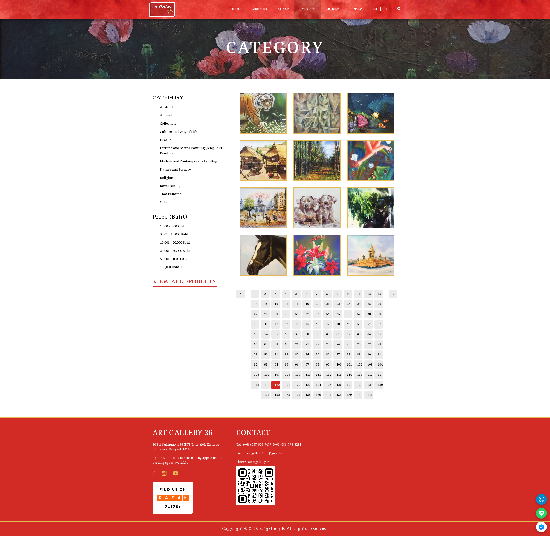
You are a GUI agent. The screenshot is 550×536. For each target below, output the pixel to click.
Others (165, 202)
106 (266, 374)
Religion (166, 178)
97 (307, 364)
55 (276, 334)
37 (359, 314)
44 (297, 324)
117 (380, 374)
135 (308, 395)
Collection (168, 123)
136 (318, 395)
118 (256, 385)
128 (359, 385)
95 (286, 364)
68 (276, 344)
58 (307, 334)
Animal (166, 115)
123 (308, 385)
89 (359, 354)
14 (255, 304)
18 (297, 304)
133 (287, 395)
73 (328, 344)
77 (369, 344)
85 (317, 354)
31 (297, 314)
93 (266, 364)
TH (386, 9)
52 (379, 324)
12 (369, 294)
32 (307, 314)
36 (348, 314)
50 (359, 324)
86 (328, 354)
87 (338, 354)
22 (338, 304)
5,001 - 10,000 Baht (174, 234)
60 (328, 334)
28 (266, 314)
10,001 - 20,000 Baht (175, 242)
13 (379, 294)
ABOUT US (259, 9)
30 (286, 314)
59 (317, 334)
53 (255, 334)
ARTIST (283, 9)
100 (339, 364)
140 (359, 395)
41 (266, 324)
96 (297, 364)
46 (317, 324)
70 (297, 344)
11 (359, 294)
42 (276, 324)
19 (307, 304)
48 (338, 324)
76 (359, 344)
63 (359, 334)
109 (297, 374)
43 (286, 324)
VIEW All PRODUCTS (184, 281)
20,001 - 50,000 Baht (175, 250)
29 (276, 314)
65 (379, 334)
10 (348, 294)
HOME (236, 9)
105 (256, 374)
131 (266, 395)
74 (338, 344)
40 (255, 324)
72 (317, 344)
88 (348, 354)
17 (286, 304)
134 (297, 395)
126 (339, 385)
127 (349, 385)
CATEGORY (307, 9)
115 (359, 374)
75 (348, 344)
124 (318, 385)
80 (266, 354)
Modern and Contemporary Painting (188, 161)
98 (317, 364)
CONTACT (357, 9)
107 (277, 374)
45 (307, 324)
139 (349, 395)
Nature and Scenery (175, 169)
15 (266, 304)
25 (369, 304)
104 (380, 364)
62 (348, 334)
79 (255, 354)
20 (317, 304)
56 (286, 334)
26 (379, 304)
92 (255, 364)
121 (287, 385)
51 (369, 324)
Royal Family (170, 186)
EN (375, 9)
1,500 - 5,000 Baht (173, 226)
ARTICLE (332, 9)
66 (255, 344)
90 (369, 354)
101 (349, 364)
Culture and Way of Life (178, 131)
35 (338, 314)
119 (266, 385)
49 (348, 324)
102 (359, 364)
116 (370, 374)
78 (379, 344)
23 (348, 304)
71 (307, 344)
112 (328, 374)
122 (297, 385)
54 (266, 334)
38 (369, 314)
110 (308, 374)
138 (339, 395)
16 (276, 304)
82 (286, 354)
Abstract (166, 107)
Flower (165, 140)
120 (277, 385)
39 (379, 314)
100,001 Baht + (171, 267)
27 (255, 314)
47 (328, 324)
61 (338, 334)
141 (370, 395)
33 (317, 314)
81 (276, 354)
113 (339, 374)
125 (328, 385)
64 (369, 334)
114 (349, 374)
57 (297, 334)
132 (277, 395)
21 (328, 304)
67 (266, 344)
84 (307, 354)
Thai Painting (171, 194)
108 (287, 374)
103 (370, 364)
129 (370, 385)
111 (318, 374)
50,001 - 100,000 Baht (176, 259)
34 (328, 314)
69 (286, 344)
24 (359, 304)
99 (328, 364)
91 (379, 354)
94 (276, 364)
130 (380, 385)
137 (328, 395)
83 (297, 354)
